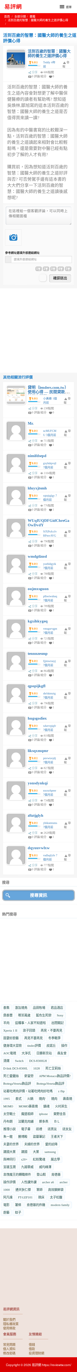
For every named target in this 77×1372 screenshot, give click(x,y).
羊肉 (6, 1023)
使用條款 (9, 1328)
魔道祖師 (27, 1114)
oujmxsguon (38, 589)
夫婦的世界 (32, 1144)
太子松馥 (56, 1197)
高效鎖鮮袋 (55, 1189)
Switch (19, 1061)
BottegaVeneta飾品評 (17, 1083)
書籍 (32, 16)
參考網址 (22, 252)
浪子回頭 (29, 1030)
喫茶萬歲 (24, 1015)
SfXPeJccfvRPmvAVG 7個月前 (50, 535)
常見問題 (9, 1344)
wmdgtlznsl (37, 556)
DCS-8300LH (38, 1061)
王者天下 (57, 1136)
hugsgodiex (37, 718)
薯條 (18, 1205)
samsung (50, 1152)
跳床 (41, 1197)
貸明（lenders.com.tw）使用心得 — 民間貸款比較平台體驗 (48, 392)
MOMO (8, 1106)
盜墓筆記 (39, 1136)
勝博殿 (22, 1136)
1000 (6, 1189)
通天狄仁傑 (23, 1189)
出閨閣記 (57, 1023)
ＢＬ (57, 1121)
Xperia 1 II (10, 1030)
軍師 (39, 1189)
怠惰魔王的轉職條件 (17, 1174)
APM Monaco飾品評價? (55, 1076)
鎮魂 (46, 1106)
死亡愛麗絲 (11, 1076)
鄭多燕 (43, 1121)
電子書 (25, 1129)
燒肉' (42, 1098)
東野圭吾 (59, 1114)
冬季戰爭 (54, 1038)
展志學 (55, 1159)
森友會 (62, 1053)
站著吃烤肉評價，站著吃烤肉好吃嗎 (28, 1091)
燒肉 (54, 1098)
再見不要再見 (33, 1038)
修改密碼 (9, 1353)
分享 (35, 72)
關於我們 (9, 1319)
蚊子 (18, 1212)
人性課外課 (29, 1182)
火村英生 (61, 1106)
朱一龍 (8, 1136)
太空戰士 (9, 1114)
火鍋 (30, 1098)
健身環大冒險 (12, 1045)
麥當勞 (28, 1076)
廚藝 (6, 1212)
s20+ (24, 1159)
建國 (24, 1152)
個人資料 (9, 1348)
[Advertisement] (38, 326)
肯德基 (56, 1174)
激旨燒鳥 (21, 1007)
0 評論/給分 (39, 76)
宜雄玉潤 (9, 1167)
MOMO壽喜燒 (28, 1106)
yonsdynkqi (38, 783)
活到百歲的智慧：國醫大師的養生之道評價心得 (49, 53)
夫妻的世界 (11, 1144)
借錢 (32, 1344)
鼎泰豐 (8, 1015)
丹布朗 (8, 1121)
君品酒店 (57, 1007)
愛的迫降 (51, 1144)
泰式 (18, 1098)
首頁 (7, 16)
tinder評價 (34, 1045)
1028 (36, 1068)
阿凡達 (8, 1197)
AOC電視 (9, 1053)
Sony (60, 1015)
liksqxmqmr (38, 751)
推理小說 (9, 1129)
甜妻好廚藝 (11, 1038)
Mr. (31, 423)
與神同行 (9, 1159)
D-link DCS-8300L (15, 1068)
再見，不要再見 (51, 1030)
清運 (6, 1061)
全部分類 (20, 16)
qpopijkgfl (36, 686)
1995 (6, 1098)
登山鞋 (41, 1174)
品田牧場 (39, 1007)
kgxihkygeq (38, 621)
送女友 (67, 1129)
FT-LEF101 (25, 1197)
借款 (32, 1348)
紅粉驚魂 (39, 1159)
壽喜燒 (67, 1098)
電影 (6, 1205)
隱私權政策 (10, 1323)
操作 (64, 1045)
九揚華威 (27, 1167)
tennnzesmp (38, 653)
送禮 (39, 1129)
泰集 (6, 1007)
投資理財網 (36, 1353)
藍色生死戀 (43, 1015)
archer (64, 1182)
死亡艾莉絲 (53, 1068)
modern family (60, 1205)
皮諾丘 (51, 1045)
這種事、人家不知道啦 (30, 1023)
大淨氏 (26, 1053)
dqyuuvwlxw (39, 848)
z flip (61, 1091)
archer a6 (48, 1182)
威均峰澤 (45, 1167)
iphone (43, 1114)
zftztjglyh (35, 815)
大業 (36, 1152)
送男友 (52, 1129)
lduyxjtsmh (37, 488)
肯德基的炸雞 (36, 1205)
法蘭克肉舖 (25, 1121)
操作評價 (9, 1182)
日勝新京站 (44, 1053)
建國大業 (9, 1152)
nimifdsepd (37, 456)
